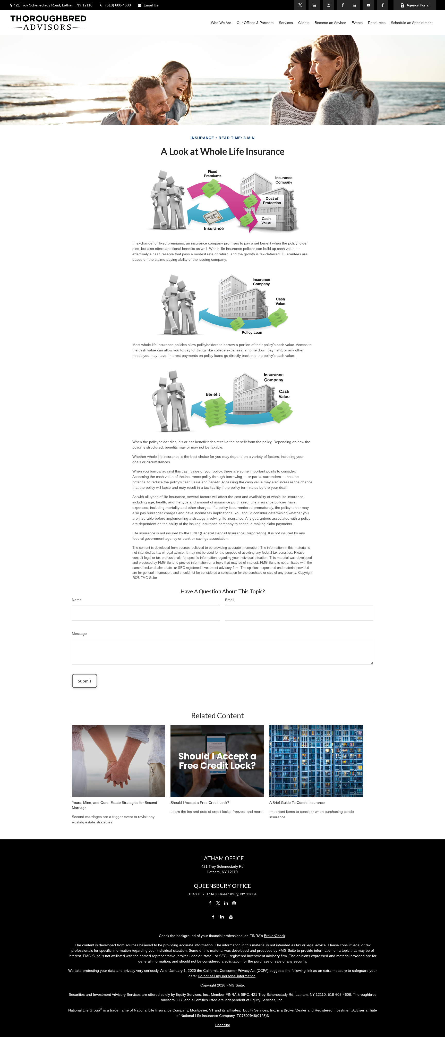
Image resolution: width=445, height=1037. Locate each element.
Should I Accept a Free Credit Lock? (199, 802)
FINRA (231, 994)
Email (229, 600)
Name (77, 600)
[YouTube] (368, 5)
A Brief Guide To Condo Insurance (297, 802)
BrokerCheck (274, 936)
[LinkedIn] (354, 5)
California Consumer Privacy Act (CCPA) (236, 970)
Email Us (151, 5)
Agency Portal (418, 5)
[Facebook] (382, 5)
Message (79, 633)
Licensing (222, 1025)
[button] (221, 23)
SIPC (245, 994)
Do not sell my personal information (226, 976)
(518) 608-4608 (118, 5)
